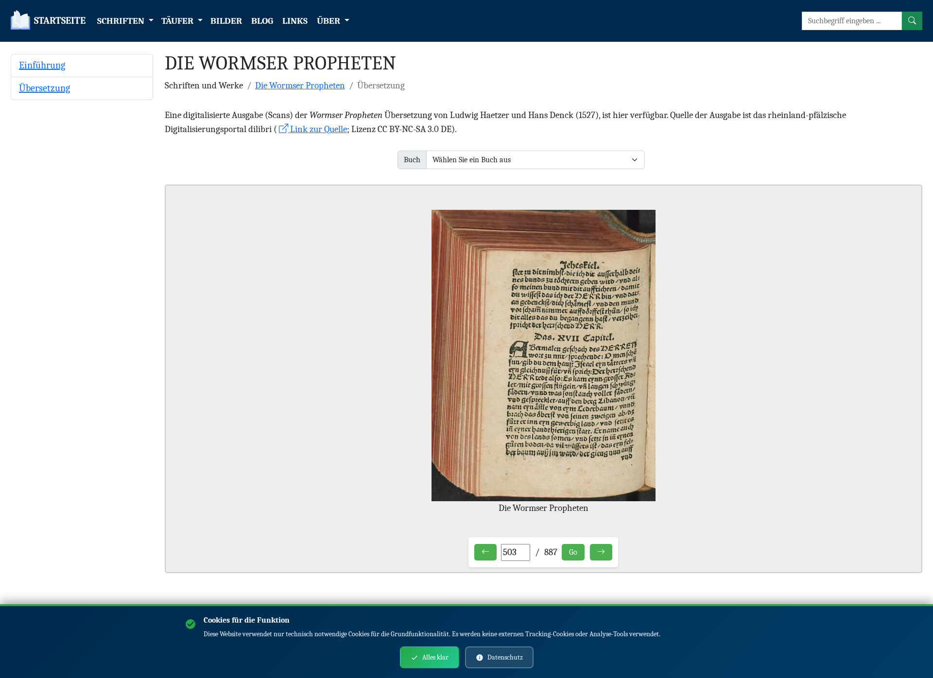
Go (573, 552)
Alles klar (435, 657)
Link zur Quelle (317, 129)
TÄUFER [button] (178, 21)
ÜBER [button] (329, 21)
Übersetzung (44, 88)
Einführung (42, 65)
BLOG (262, 21)
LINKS (295, 21)
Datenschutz (505, 657)
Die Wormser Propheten (300, 85)
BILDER (226, 21)
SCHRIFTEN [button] (121, 21)
